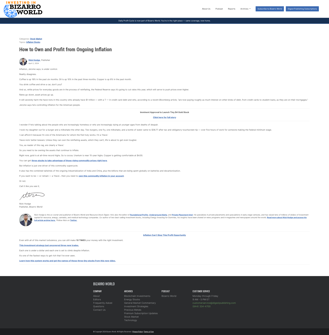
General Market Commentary (140, 303)
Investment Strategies (136, 306)
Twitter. (73, 220)
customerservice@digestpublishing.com (214, 303)
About (96, 296)
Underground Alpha (158, 215)
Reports (231, 9)
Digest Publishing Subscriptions (302, 9)
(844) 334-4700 (202, 306)
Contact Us (99, 309)
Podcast (219, 9)
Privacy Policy (138, 332)
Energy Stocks (132, 299)
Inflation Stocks (33, 42)
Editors (97, 299)
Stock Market (36, 39)
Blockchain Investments (137, 296)
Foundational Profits (139, 215)
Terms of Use (149, 332)
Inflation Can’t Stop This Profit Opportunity (164, 235)
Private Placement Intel (182, 215)
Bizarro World (169, 296)
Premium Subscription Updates (141, 313)
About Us (206, 9)
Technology (130, 320)
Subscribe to (270, 9)
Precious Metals (132, 309)
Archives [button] (244, 9)
